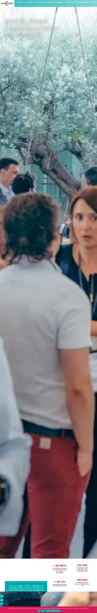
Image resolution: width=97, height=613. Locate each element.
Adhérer (91, 2)
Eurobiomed (19, 2)
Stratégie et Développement (44, 2)
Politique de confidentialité (53, 610)
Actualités (76, 2)
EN (95, 2)
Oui (39, 610)
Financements (59, 2)
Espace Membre (84, 2)
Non (43, 610)
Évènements (69, 2)
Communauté (29, 2)
